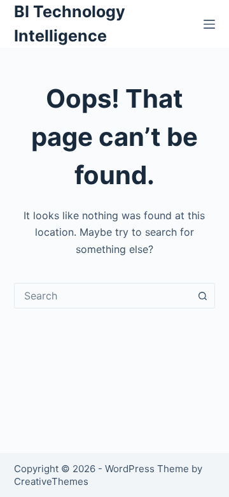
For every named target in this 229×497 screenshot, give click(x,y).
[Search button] (202, 296)
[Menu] (209, 24)
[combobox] (103, 295)
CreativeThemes (51, 481)
